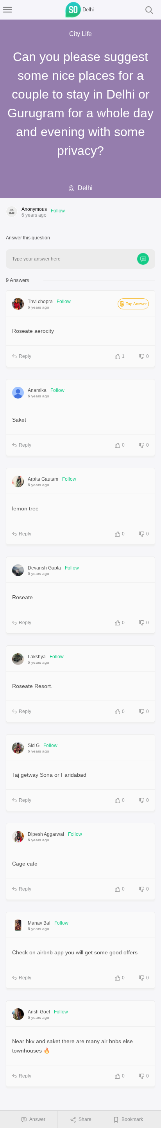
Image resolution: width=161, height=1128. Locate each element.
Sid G (33, 745)
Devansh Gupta (44, 568)
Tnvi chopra (40, 301)
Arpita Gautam (43, 479)
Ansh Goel (39, 1012)
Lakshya (37, 656)
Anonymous (34, 209)
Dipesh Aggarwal (46, 834)
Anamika (37, 390)
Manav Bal (39, 923)
